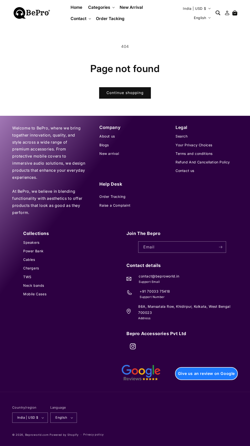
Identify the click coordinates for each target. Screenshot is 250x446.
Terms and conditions (194, 153)
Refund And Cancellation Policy (203, 162)
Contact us (185, 171)
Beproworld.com (37, 434)
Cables (29, 259)
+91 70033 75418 (155, 291)
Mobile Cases (34, 294)
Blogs (104, 145)
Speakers (31, 242)
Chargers (31, 268)
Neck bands (33, 285)
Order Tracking (112, 196)
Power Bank (33, 251)
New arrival (109, 153)
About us (107, 136)
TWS (27, 277)
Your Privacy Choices (194, 145)
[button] (101, 7)
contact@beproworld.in (159, 276)
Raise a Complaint (114, 205)
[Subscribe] (220, 247)
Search (182, 136)
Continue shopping (125, 92)
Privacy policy (93, 434)
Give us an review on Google (206, 373)
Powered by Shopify (64, 434)
